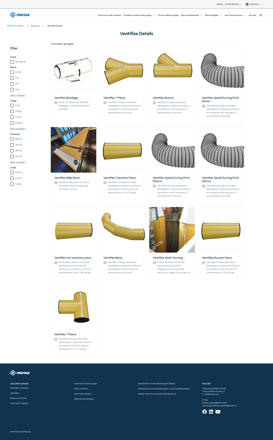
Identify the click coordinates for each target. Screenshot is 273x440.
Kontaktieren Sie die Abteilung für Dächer (156, 383)
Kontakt (252, 15)
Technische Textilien (19, 403)
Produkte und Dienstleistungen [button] (139, 15)
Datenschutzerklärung (20, 431)
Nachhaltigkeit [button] (214, 15)
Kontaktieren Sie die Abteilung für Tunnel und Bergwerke (163, 388)
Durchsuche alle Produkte (109, 15)
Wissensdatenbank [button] (192, 15)
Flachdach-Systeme (19, 388)
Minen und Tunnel (18, 398)
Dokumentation (81, 388)
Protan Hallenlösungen (168, 15)
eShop (220, 4)
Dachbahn (14, 393)
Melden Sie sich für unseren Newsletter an (157, 394)
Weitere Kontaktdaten (84, 399)
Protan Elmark (233, 4)
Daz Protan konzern (83, 394)
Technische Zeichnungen (85, 383)
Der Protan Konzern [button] (236, 15)
